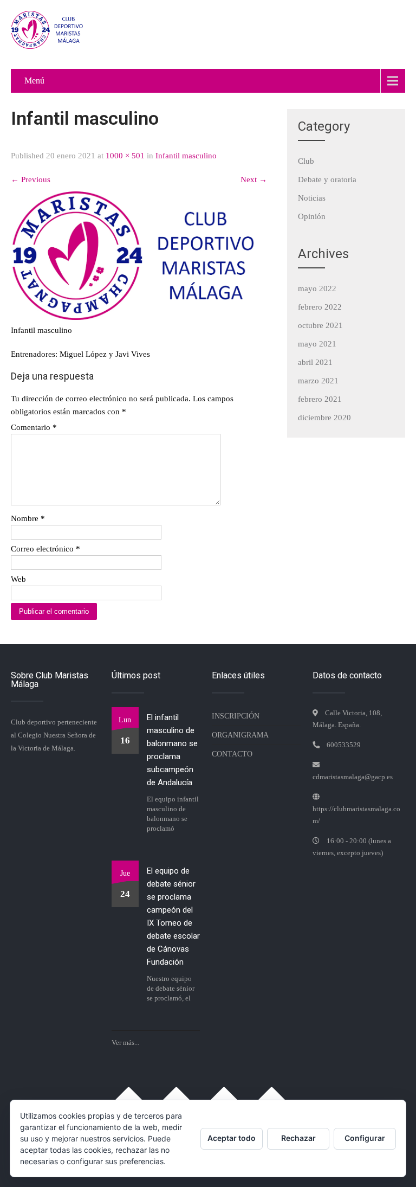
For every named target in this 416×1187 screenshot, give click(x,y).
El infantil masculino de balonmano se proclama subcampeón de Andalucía (172, 750)
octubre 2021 (320, 325)
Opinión (312, 216)
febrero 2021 (320, 399)
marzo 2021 (318, 380)
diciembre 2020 (324, 417)
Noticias (312, 198)
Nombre (28, 518)
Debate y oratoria (327, 179)
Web (18, 579)
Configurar (364, 1138)
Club (306, 161)
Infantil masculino (186, 155)
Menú (34, 80)
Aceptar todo (231, 1138)
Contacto (232, 754)
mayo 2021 (317, 343)
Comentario (34, 427)
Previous (30, 179)
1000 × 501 (125, 155)
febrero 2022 (320, 307)
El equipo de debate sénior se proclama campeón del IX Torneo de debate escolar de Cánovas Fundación (173, 916)
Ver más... (125, 1042)
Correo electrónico (45, 548)
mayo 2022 (317, 288)
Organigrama (240, 735)
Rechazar (298, 1138)
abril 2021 (315, 362)
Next (253, 179)
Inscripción (235, 716)
